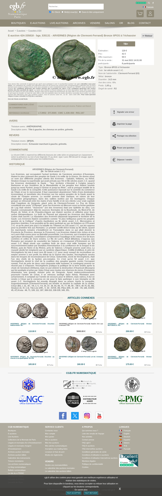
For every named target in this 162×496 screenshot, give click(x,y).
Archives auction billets (17, 455)
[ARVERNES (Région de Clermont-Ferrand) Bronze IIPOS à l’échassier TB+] (52, 80)
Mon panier (49, 437)
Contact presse (88, 440)
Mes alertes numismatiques (56, 446)
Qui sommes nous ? (90, 431)
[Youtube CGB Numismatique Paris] (99, 416)
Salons (110, 23)
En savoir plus (81, 490)
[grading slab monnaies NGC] (31, 400)
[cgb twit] (148, 3)
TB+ (125, 44)
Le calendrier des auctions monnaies (60, 468)
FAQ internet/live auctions (92, 449)
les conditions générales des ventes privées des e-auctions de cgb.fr (40, 88)
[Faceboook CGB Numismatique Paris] (63, 416)
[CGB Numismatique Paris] (17, 18)
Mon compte (50, 434)
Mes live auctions (52, 443)
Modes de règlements (54, 455)
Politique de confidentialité (92, 464)
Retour (148, 35)
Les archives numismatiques (19, 464)
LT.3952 (42, 113)
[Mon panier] (140, 17)
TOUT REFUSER (91, 493)
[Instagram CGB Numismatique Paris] (87, 416)
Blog (131, 23)
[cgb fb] (152, 3)
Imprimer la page (124, 124)
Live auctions (59, 23)
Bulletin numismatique (17, 470)
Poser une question (125, 148)
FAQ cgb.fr (86, 443)
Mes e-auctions (51, 440)
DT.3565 (52, 113)
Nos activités (87, 437)
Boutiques (18, 23)
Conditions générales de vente (94, 452)
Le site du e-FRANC (16, 473)
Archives (79, 23)
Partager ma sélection (126, 136)
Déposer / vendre (124, 160)
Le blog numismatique (17, 467)
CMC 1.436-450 (66, 113)
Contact (145, 23)
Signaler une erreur (125, 112)
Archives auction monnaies (18, 452)
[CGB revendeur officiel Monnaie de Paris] (81, 400)
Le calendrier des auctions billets (58, 471)
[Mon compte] (150, 17)
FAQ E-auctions (88, 446)
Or (121, 23)
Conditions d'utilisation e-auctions (95, 455)
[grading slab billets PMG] (130, 400)
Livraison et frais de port (54, 452)
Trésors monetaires (16, 461)
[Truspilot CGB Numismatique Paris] (141, 3)
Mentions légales (89, 461)
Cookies (85, 467)
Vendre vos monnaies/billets (56, 465)
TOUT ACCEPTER (73, 493)
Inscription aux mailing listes (56, 449)
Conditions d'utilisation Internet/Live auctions (100, 458)
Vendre (95, 23)
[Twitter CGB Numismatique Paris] (75, 416)
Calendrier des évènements (19, 458)
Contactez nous (51, 431)
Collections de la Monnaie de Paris (22, 440)
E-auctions (37, 23)
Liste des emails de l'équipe (93, 434)
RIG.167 (80, 113)
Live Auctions (13, 437)
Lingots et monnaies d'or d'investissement (25, 443)
